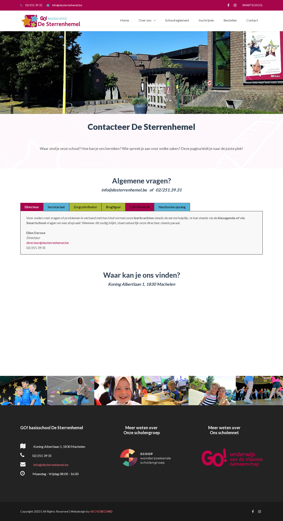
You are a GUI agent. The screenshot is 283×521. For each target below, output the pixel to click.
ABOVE (101, 511)
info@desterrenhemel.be (67, 5)
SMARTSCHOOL (252, 5)
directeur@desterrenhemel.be (47, 243)
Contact (252, 20)
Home (124, 20)
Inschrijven (206, 20)
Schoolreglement (177, 20)
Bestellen (230, 20)
